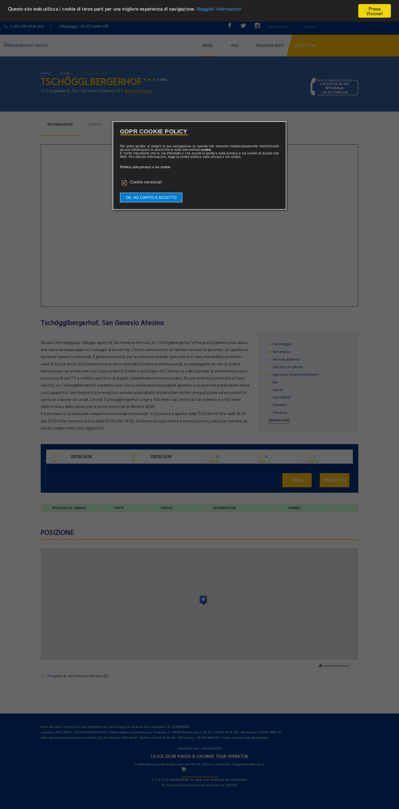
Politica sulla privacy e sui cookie (145, 167)
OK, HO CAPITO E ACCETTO (151, 197)
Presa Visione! (374, 11)
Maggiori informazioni (219, 8)
